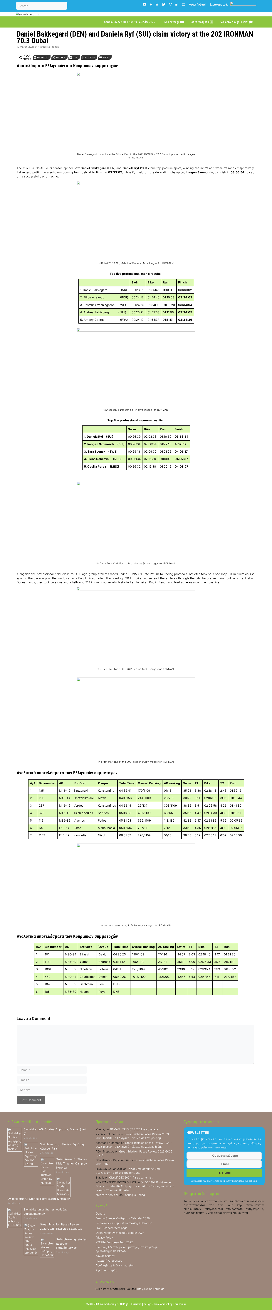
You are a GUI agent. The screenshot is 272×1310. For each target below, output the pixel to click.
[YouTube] (144, 4)
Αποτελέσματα (200, 22)
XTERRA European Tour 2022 (114, 1242)
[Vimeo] (170, 4)
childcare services (107, 1195)
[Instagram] (157, 4)
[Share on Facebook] (4, 495)
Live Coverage (171, 22)
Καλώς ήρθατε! (197, 4)
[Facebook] (151, 4)
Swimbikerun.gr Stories (234, 22)
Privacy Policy (104, 1237)
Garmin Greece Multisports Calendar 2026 (129, 22)
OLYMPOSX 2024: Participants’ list (130, 1177)
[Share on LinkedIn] (4, 517)
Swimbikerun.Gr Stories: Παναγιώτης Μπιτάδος (38, 1198)
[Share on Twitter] (4, 502)
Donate (100, 1213)
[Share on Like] (4, 510)
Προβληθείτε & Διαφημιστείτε (115, 1265)
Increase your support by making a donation (124, 1223)
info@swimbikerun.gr (150, 1289)
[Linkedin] (176, 4)
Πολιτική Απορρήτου (109, 1260)
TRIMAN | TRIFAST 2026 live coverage (134, 1129)
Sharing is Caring (134, 1195)
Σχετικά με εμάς (219, 4)
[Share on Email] (4, 524)
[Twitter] (163, 4)
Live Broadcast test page (111, 1228)
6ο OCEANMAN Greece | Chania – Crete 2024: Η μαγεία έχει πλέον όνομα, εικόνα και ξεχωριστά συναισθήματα (135, 1186)
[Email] (183, 4)
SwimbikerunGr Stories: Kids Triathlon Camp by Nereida (72, 1163)
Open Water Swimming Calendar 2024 (120, 1232)
